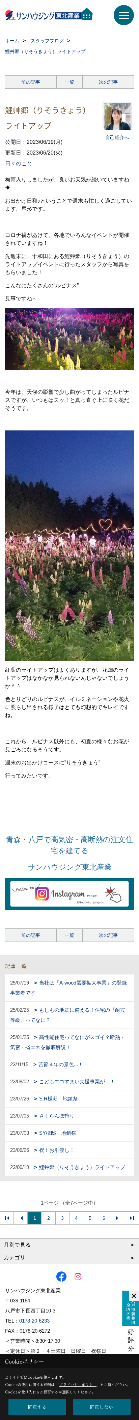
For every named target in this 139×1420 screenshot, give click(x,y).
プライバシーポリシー (77, 1384)
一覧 (69, 82)
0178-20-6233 (34, 1321)
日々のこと (18, 163)
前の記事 (30, 82)
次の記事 (108, 82)
